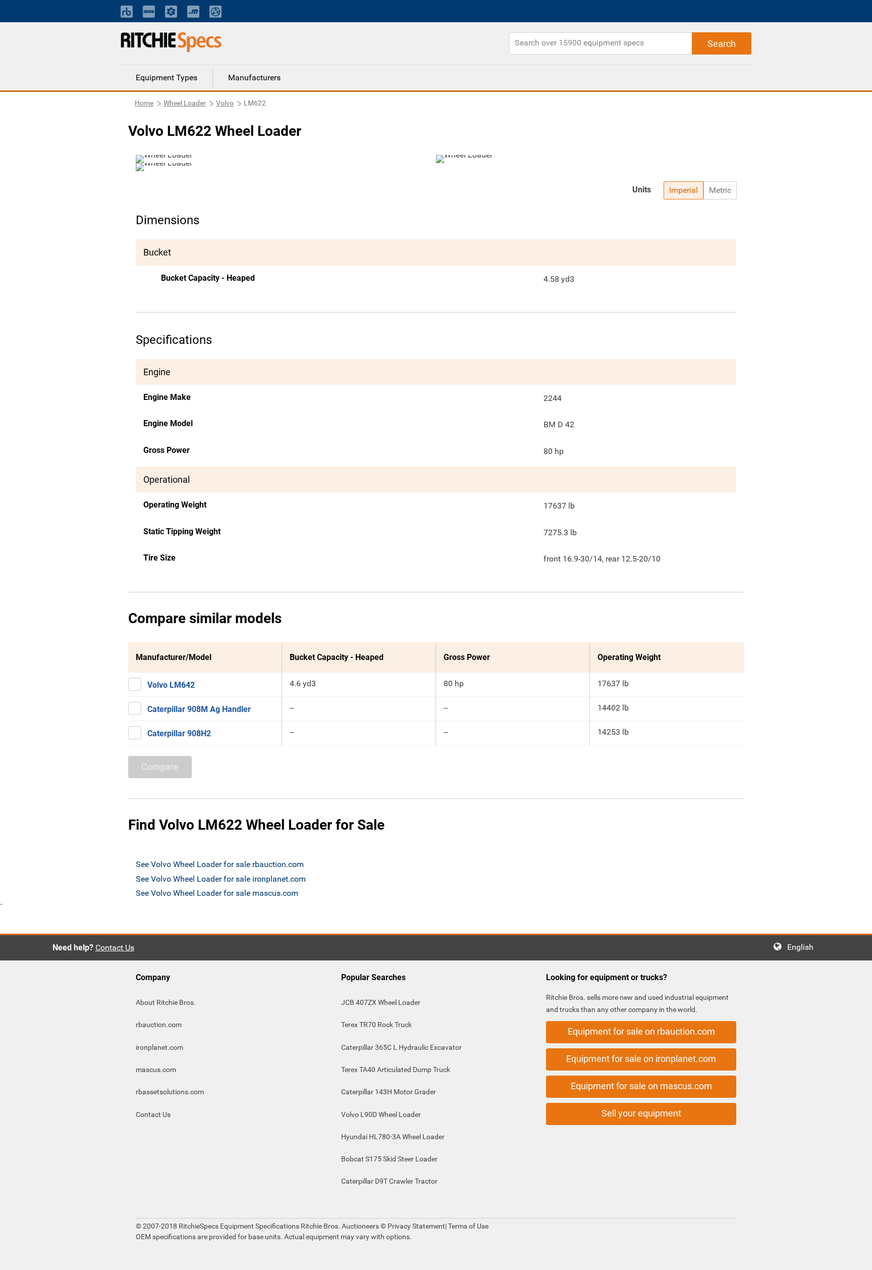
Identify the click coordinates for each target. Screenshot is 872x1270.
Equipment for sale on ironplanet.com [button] (641, 1058)
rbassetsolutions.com (170, 1092)
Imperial (683, 190)
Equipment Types (166, 77)
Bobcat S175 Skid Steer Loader (389, 1159)
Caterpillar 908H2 (179, 733)
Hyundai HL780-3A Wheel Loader (393, 1137)
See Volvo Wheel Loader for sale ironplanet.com (221, 879)
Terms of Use (467, 1226)
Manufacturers (254, 77)
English (803, 947)
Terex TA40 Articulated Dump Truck (395, 1069)
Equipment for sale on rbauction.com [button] (641, 1031)
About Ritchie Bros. (166, 1002)
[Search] (721, 43)
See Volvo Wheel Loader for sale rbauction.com (220, 864)
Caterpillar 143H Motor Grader (388, 1092)
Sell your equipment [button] (641, 1113)
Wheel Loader (185, 103)
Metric (720, 190)
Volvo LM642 (171, 685)
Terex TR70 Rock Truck (376, 1025)
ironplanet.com (159, 1047)
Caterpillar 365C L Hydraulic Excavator (401, 1047)
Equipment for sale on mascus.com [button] (641, 1086)
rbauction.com (159, 1025)
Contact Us (114, 947)
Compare (160, 766)
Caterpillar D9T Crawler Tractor (389, 1181)
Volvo (225, 103)
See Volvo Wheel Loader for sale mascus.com (217, 893)
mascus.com (156, 1069)
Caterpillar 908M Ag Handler (199, 709)
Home (144, 103)
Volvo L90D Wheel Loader (381, 1114)
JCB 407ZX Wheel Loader (380, 1002)
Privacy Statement (416, 1226)
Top (854, 1255)
